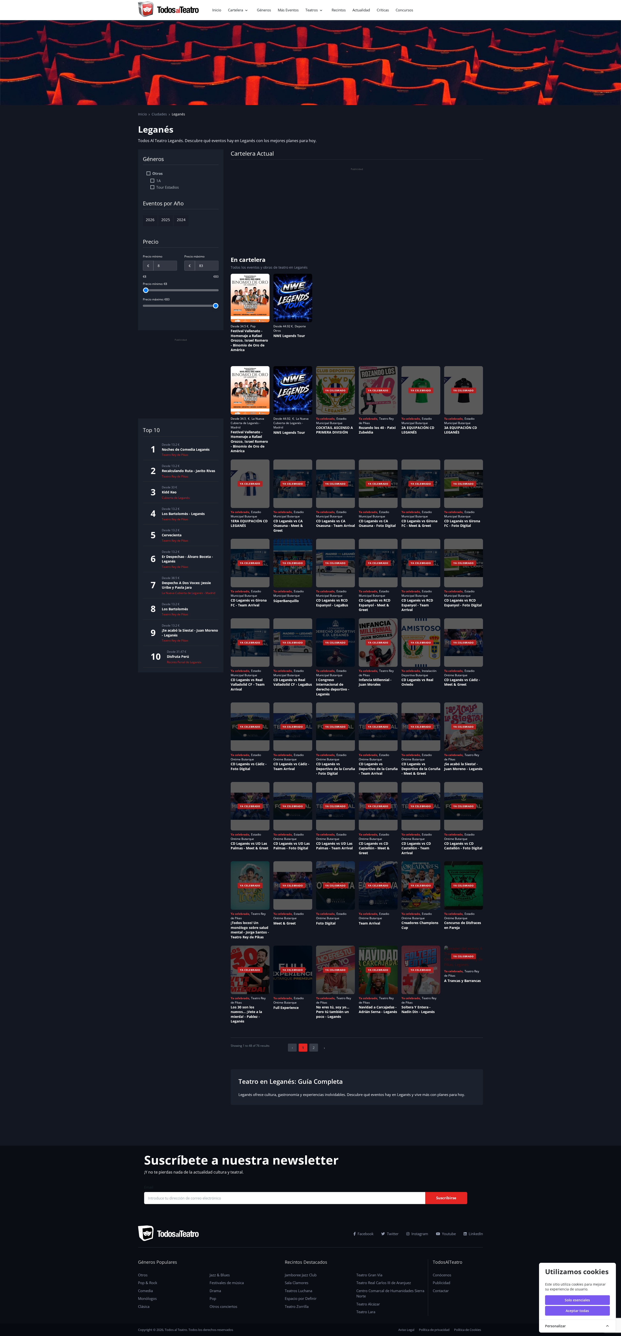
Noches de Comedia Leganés (186, 449)
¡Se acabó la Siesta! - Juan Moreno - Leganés (463, 766)
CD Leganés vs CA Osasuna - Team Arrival (335, 523)
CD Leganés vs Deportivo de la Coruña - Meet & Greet (420, 769)
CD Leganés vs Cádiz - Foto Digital (249, 766)
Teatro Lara (365, 1311)
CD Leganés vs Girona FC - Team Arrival (249, 602)
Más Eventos (288, 10)
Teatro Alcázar (368, 1304)
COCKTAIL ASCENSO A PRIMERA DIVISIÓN (334, 430)
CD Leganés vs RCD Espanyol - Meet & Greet (374, 605)
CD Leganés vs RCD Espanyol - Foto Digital (463, 602)
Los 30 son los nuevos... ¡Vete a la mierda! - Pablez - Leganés (246, 1014)
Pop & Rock (147, 1282)
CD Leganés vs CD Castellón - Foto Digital (463, 846)
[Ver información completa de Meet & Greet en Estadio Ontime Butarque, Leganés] (292, 885)
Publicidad (441, 1282)
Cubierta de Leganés (176, 498)
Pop (213, 1298)
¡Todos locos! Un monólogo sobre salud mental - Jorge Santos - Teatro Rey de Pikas (250, 929)
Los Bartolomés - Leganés (183, 513)
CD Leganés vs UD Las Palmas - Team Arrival (334, 846)
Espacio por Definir (301, 1298)
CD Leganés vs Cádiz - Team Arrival (291, 766)
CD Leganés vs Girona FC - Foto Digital (462, 523)
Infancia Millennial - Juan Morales (375, 682)
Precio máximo (194, 256)
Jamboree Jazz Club (301, 1274)
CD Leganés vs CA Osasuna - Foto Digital (377, 523)
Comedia (145, 1290)
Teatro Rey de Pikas (175, 455)
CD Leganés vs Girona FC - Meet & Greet (419, 523)
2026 (150, 219)
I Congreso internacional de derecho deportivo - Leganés (332, 686)
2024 (181, 219)
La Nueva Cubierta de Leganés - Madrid (188, 593)
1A (158, 180)
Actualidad (361, 10)
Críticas (383, 10)
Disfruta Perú (178, 656)
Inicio (216, 10)
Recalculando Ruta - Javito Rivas (188, 470)
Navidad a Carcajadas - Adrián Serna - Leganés (378, 1009)
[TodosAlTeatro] (168, 10)
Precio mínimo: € (155, 284)
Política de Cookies (467, 1330)
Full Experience (286, 1007)
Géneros (264, 10)
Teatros (311, 10)
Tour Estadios (167, 187)
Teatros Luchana (298, 1290)
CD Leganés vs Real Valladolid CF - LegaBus (292, 682)
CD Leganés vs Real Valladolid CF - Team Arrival (248, 684)
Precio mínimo (152, 256)
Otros (157, 173)
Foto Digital (325, 923)
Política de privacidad (434, 1330)
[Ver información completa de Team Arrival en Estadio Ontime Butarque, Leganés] (378, 885)
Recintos (339, 10)
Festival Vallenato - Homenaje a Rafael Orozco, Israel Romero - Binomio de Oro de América (249, 340)
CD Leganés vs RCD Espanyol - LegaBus (332, 602)
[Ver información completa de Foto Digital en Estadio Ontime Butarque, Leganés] (335, 885)
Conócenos (442, 1274)
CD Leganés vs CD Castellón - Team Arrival (416, 848)
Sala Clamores (296, 1282)
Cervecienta (171, 535)
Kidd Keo (169, 492)
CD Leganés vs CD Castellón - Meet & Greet (374, 848)
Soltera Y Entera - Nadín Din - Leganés (418, 1009)
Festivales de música (227, 1282)
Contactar (441, 1290)
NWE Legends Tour (289, 335)
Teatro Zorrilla (297, 1306)
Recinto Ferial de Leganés (184, 662)
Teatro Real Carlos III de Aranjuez (383, 1282)
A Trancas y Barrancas (462, 980)
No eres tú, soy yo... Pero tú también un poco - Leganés (332, 1012)
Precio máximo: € (156, 299)
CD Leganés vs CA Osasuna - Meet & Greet (288, 526)
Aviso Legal (406, 1330)
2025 (165, 219)
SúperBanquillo (286, 600)
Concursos (404, 10)
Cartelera (235, 10)
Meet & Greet (284, 923)
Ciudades (159, 114)
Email (148, 1187)
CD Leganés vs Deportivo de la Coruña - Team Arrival (378, 769)
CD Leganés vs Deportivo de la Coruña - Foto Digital (335, 769)
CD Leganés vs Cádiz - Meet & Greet (462, 682)
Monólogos (147, 1298)
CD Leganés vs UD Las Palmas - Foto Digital (291, 846)
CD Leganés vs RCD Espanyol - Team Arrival (417, 605)
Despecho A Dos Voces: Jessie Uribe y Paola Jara (186, 585)
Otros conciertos (223, 1306)
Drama (215, 1290)
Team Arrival (369, 923)
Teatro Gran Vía (369, 1274)
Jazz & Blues (220, 1274)
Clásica (143, 1306)
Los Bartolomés (175, 609)
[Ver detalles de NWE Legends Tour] (292, 298)
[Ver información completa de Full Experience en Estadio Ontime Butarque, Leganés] (292, 970)
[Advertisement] (180, 377)
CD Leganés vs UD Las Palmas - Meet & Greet (249, 846)
